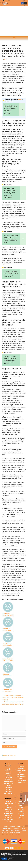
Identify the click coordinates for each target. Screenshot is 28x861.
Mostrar (20, 99)
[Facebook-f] (22, 3)
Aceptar (4, 858)
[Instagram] (25, 3)
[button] (14, 38)
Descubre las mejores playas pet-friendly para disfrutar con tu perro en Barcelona (13, 697)
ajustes (12, 856)
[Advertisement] (14, 21)
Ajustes (10, 858)
